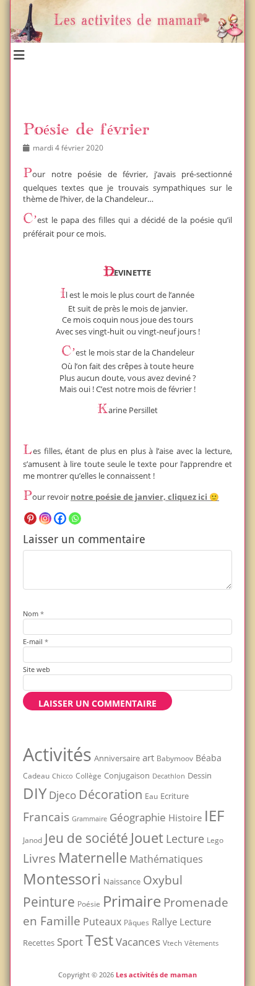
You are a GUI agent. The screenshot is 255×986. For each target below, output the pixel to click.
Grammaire (89, 818)
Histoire (185, 817)
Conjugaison (127, 775)
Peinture (49, 901)
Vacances (138, 941)
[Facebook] (60, 518)
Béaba (209, 758)
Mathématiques (166, 859)
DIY (34, 793)
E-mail (35, 641)
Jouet (147, 837)
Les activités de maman (156, 974)
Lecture (185, 838)
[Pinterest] (30, 518)
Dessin (200, 775)
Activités (57, 754)
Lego (215, 840)
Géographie (138, 817)
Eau (151, 796)
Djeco (62, 795)
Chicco (62, 775)
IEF (214, 815)
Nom (33, 613)
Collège (89, 775)
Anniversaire (117, 758)
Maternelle (92, 857)
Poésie (88, 904)
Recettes (38, 942)
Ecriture (174, 795)
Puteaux (102, 921)
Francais (46, 816)
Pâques (136, 922)
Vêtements (201, 943)
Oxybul (163, 879)
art (148, 757)
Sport (70, 942)
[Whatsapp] (75, 518)
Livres (39, 858)
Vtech (172, 943)
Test (99, 940)
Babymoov (175, 758)
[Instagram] (45, 518)
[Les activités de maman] (127, 39)
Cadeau (36, 775)
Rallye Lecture (181, 921)
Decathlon (168, 776)
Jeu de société (86, 838)
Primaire (132, 901)
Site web (36, 669)
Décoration (110, 794)
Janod (32, 840)
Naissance (121, 881)
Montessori (62, 878)
